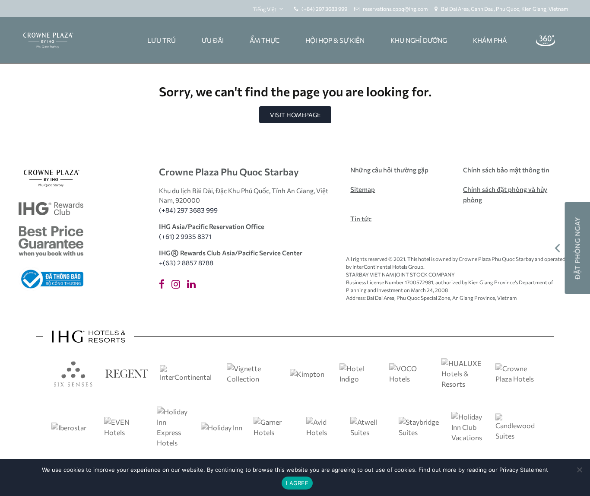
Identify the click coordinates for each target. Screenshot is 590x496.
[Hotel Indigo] (358, 373)
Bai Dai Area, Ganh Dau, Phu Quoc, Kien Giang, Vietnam (504, 9)
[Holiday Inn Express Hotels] (174, 426)
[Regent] (127, 373)
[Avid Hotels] (323, 426)
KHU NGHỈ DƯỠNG (418, 40)
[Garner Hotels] (275, 426)
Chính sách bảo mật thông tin (506, 170)
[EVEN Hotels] (125, 426)
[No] (579, 469)
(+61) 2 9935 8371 (185, 236)
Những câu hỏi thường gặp (389, 170)
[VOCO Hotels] (409, 373)
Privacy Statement (523, 469)
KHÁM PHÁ (490, 40)
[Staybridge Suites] (420, 426)
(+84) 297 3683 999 (324, 9)
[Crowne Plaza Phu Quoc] (48, 40)
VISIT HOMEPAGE (295, 114)
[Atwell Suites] (369, 426)
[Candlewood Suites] (517, 426)
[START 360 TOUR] (545, 40)
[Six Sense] (73, 373)
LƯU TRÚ (161, 40)
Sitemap (362, 189)
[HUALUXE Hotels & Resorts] (463, 373)
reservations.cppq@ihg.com (395, 9)
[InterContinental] (188, 373)
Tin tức (360, 219)
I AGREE (297, 483)
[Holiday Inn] (221, 427)
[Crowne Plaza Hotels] (517, 373)
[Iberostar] (68, 427)
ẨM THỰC (264, 40)
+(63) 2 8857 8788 (186, 263)
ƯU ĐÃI (213, 40)
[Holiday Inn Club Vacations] (468, 426)
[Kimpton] (307, 373)
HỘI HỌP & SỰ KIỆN (335, 40)
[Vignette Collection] (253, 373)
